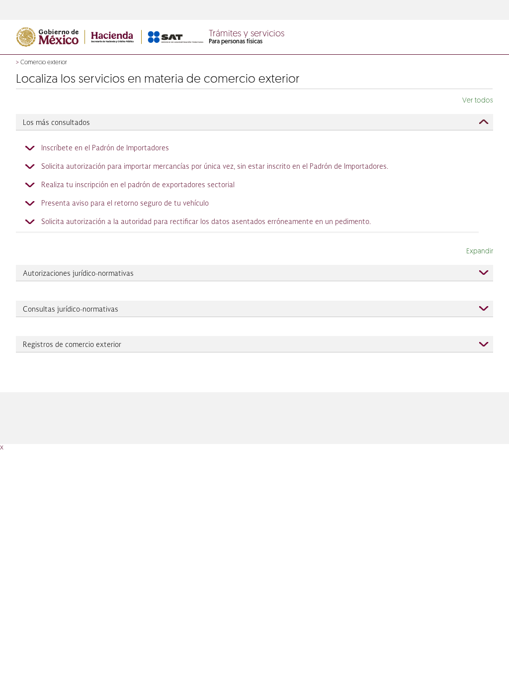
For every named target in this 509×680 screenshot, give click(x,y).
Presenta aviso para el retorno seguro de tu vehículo (125, 203)
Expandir (479, 251)
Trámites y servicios (246, 34)
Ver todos (477, 101)
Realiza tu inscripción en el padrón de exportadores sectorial (138, 185)
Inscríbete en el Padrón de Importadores (105, 148)
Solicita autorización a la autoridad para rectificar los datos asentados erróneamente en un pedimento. (206, 222)
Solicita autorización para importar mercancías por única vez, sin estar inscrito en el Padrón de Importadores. (214, 166)
